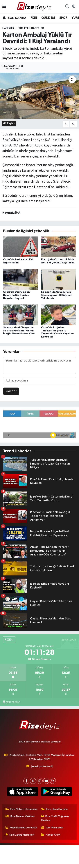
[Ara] (67, 6)
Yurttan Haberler (31, 28)
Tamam (39, 860)
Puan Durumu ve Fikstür (23, 827)
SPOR (63, 17)
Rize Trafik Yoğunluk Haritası (55, 818)
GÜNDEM (48, 17)
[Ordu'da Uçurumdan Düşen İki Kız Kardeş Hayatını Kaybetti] (20, 279)
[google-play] (56, 792)
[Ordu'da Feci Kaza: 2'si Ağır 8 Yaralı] (20, 246)
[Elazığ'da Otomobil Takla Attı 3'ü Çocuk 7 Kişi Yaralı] (58, 246)
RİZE (33, 17)
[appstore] (22, 792)
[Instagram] (40, 781)
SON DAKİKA (16, 18)
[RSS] (53, 781)
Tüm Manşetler (54, 827)
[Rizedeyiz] (34, 6)
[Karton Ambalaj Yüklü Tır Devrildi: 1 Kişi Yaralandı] (39, 96)
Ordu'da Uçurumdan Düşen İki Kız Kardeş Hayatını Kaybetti (16, 295)
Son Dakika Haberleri (21, 834)
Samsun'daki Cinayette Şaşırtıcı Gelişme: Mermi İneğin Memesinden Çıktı (19, 330)
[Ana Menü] (4, 6)
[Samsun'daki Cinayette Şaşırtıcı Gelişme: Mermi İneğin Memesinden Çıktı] (20, 314)
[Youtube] (46, 781)
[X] (33, 781)
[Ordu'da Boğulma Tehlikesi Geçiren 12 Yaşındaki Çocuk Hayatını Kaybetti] (58, 314)
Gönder (11, 391)
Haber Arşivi (53, 834)
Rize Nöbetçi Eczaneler (24, 809)
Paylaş (11, 123)
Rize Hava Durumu (57, 809)
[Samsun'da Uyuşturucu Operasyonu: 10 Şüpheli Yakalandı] (58, 279)
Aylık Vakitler (12, 702)
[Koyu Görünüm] (74, 6)
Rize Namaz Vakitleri (22, 816)
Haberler (8, 28)
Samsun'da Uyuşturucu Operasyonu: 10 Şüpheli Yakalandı (56, 295)
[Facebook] (26, 781)
